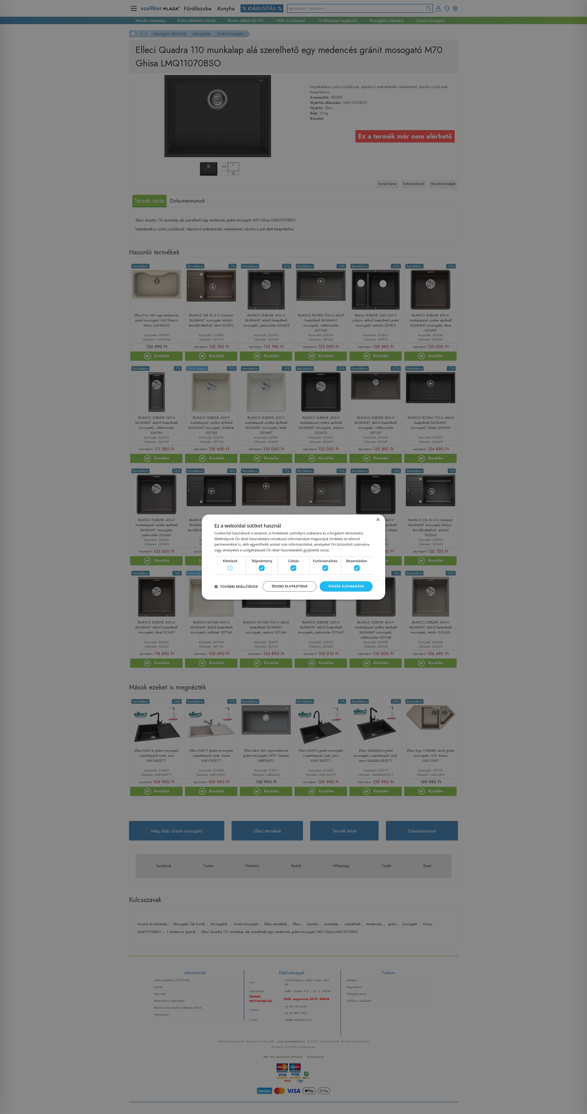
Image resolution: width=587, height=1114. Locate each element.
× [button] (377, 520)
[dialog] (293, 557)
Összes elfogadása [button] (346, 586)
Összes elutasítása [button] (289, 586)
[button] (236, 586)
